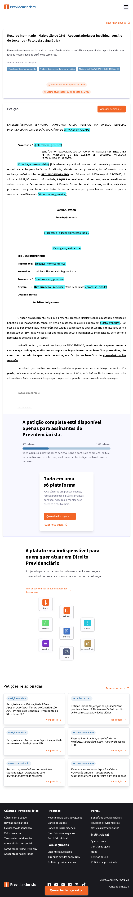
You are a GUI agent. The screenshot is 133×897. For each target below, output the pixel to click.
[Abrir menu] (126, 7)
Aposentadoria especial (18, 843)
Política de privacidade (104, 862)
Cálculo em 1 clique (15, 817)
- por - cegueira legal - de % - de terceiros (29, 773)
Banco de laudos (57, 822)
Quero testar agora (57, 516)
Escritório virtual (58, 838)
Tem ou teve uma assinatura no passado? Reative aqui (47, 590)
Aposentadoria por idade (18, 853)
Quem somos (99, 841)
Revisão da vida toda (16, 822)
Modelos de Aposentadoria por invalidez (57, 69)
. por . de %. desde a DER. (98, 742)
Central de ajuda (100, 846)
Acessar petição (109, 109)
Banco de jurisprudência (62, 828)
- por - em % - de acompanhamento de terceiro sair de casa (98, 773)
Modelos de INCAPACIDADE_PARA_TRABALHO (99, 69)
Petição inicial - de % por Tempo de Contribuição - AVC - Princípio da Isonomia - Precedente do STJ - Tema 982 (32, 709)
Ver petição (52, 720)
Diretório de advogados (61, 833)
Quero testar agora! (64, 890)
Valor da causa (12, 833)
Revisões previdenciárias (105, 822)
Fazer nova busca (116, 23)
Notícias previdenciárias (62, 862)
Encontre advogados (60, 851)
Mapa (94, 851)
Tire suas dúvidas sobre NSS (64, 857)
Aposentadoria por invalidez (20, 848)
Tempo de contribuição (18, 838)
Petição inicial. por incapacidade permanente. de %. (34, 742)
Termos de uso (99, 857)
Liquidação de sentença (18, 828)
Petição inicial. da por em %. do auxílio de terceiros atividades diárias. (97, 709)
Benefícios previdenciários (106, 817)
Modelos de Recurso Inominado (22, 69)
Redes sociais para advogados (65, 817)
